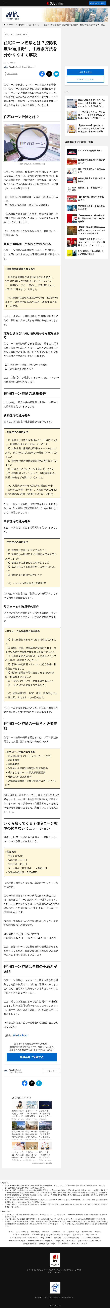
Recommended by (38, 1163)
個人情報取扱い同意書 (47, 1244)
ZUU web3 (75, 1244)
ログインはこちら (85, 79)
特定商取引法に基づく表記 (65, 1241)
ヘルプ (84, 1244)
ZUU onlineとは (22, 1232)
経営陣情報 (56, 1232)
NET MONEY (63, 1244)
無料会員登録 (85, 72)
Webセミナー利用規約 (17, 1241)
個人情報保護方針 (29, 1244)
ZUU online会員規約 (71, 1238)
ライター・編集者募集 (21, 1235)
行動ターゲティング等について (89, 1241)
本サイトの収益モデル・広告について (24, 1238)
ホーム (11, 1232)
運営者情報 (35, 1232)
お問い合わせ (87, 1232)
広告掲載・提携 (73, 1232)
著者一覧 (98, 1232)
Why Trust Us (46, 1238)
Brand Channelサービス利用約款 (40, 1241)
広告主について (91, 1235)
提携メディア (78, 1235)
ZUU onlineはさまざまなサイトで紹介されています (51, 1235)
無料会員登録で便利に (97, 3)
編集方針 (57, 1238)
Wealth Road (15, 67)
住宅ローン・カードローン (16, 35)
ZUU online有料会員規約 (91, 1238)
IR (64, 1232)
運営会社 (45, 1232)
